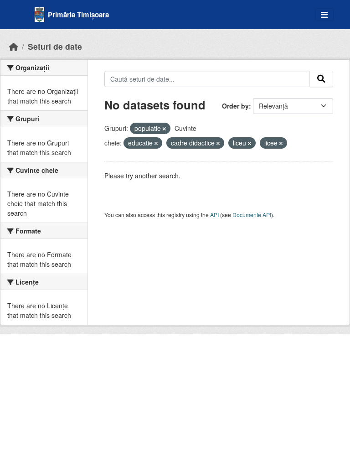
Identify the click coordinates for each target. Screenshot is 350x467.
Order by (235, 105)
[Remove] (164, 128)
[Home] (13, 46)
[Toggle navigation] (324, 14)
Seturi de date (55, 46)
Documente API (251, 214)
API (214, 214)
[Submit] (321, 79)
